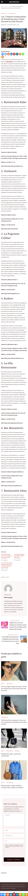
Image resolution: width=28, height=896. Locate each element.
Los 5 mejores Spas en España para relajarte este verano (19, 556)
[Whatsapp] (23, 54)
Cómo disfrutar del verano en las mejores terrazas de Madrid (6, 556)
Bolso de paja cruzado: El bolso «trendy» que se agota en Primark (12, 786)
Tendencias (12, 13)
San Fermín (9, 61)
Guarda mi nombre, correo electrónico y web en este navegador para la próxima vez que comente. (14, 846)
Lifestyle (4, 13)
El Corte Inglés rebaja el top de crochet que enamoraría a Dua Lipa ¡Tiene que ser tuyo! (14, 688)
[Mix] (20, 54)
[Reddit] (8, 54)
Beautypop (3, 24)
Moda (2, 683)
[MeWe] (17, 54)
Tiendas (17, 751)
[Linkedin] (11, 54)
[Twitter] (5, 54)
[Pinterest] (14, 54)
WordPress (13, 888)
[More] (2, 57)
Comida (7, 577)
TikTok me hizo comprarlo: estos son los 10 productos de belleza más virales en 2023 (14, 722)
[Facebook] (2, 54)
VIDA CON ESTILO (12, 884)
